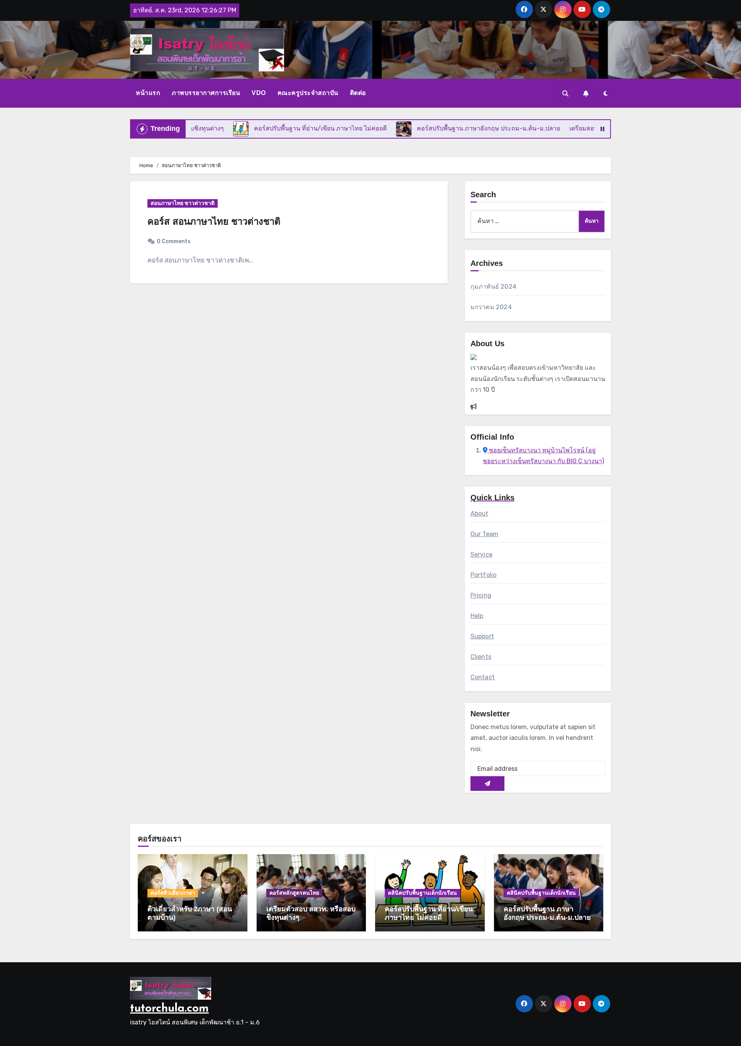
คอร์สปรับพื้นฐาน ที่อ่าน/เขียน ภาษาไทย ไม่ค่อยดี (429, 913)
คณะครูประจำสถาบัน (307, 93)
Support (482, 636)
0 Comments (174, 241)
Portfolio (483, 575)
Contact (482, 677)
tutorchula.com (169, 1009)
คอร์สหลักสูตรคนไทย (294, 893)
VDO (259, 93)
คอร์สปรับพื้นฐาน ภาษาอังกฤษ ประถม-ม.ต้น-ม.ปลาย (547, 913)
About (479, 513)
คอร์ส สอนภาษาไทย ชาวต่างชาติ (214, 221)
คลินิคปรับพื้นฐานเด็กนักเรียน (422, 893)
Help (477, 615)
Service (481, 554)
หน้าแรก (148, 93)
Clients (480, 656)
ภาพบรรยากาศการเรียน (206, 93)
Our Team (484, 534)
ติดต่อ (358, 93)
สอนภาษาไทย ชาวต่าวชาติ (183, 203)
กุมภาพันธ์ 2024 (493, 286)
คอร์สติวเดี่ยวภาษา (173, 893)
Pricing (480, 595)
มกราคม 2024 (491, 307)
